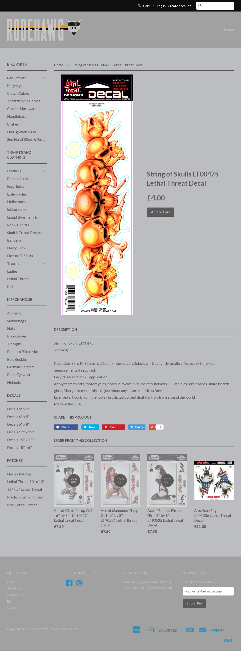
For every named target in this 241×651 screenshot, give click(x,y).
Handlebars (16, 116)
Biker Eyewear (19, 374)
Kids (10, 286)
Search (12, 608)
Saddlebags (16, 320)
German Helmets (21, 367)
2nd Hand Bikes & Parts (26, 139)
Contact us (15, 595)
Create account (179, 6)
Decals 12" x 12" (20, 432)
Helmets (14, 382)
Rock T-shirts (18, 225)
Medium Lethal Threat (25, 497)
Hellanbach (16, 201)
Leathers (14, 171)
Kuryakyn (15, 85)
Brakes (13, 124)
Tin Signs (14, 343)
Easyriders (15, 186)
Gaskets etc (16, 77)
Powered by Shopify (64, 629)
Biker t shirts (17, 178)
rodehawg (41, 629)
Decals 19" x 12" (20, 439)
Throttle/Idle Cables (23, 100)
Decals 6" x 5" (18, 416)
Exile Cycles (16, 194)
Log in (161, 6)
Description (65, 329)
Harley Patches (19, 474)
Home (229, 29)
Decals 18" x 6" (19, 447)
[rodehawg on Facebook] (69, 584)
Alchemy (14, 313)
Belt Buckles (17, 359)
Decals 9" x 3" (18, 409)
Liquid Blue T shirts (22, 217)
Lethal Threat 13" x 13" (25, 481)
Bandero (14, 240)
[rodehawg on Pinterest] (79, 584)
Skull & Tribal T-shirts (24, 232)
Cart (146, 6)
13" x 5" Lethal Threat (24, 489)
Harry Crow (16, 248)
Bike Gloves (17, 336)
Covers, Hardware (21, 108)
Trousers (14, 263)
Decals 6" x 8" (18, 424)
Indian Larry (16, 209)
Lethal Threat (18, 278)
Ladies (12, 271)
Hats (11, 328)
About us (13, 588)
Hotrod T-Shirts (20, 255)
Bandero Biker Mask (24, 351)
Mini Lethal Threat (22, 504)
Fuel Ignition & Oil (21, 131)
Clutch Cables (18, 93)
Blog (10, 601)
